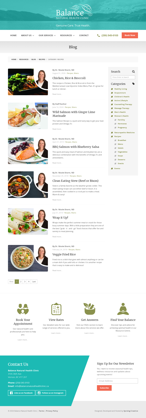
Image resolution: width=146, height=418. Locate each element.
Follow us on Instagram (52, 393)
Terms (41, 411)
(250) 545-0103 (109, 35)
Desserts (121, 159)
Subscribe (104, 388)
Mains (76, 73)
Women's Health (121, 116)
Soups (120, 156)
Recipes (42, 59)
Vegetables (122, 152)
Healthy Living (120, 89)
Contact (84, 35)
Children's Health (121, 96)
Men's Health (120, 112)
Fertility (121, 120)
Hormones (122, 123)
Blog (33, 59)
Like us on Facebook (23, 393)
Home (13, 35)
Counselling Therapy (123, 104)
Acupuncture (120, 93)
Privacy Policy (52, 411)
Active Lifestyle (121, 100)
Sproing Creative (131, 411)
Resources (66, 35)
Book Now (130, 35)
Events (117, 168)
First (11, 281)
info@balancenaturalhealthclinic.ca (32, 386)
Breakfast (122, 140)
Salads (120, 148)
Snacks (121, 163)
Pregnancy (122, 127)
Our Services (46, 35)
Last (34, 281)
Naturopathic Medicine (124, 132)
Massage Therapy (121, 108)
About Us (26, 35)
